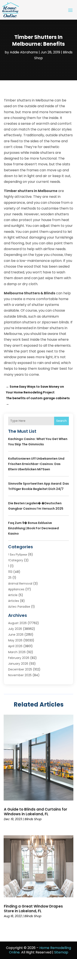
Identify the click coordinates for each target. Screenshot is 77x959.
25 (10, 577)
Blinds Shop (33, 819)
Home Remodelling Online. (40, 950)
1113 (10, 572)
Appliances (16, 589)
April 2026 (15, 646)
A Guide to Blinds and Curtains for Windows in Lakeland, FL (35, 812)
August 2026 (17, 623)
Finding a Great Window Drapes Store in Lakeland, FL (33, 909)
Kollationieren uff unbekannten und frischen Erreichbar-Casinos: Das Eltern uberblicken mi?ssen (36, 463)
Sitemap (61, 952)
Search (61, 421)
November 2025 (20, 675)
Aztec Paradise (19, 606)
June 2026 (16, 634)
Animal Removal (20, 583)
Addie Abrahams (24, 52)
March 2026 (17, 652)
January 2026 (18, 663)
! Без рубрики (17, 554)
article (13, 595)
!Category (15, 560)
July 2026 (15, 629)
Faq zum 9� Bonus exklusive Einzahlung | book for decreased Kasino (33, 528)
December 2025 (20, 669)
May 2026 (15, 640)
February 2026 (18, 658)
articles (13, 601)
